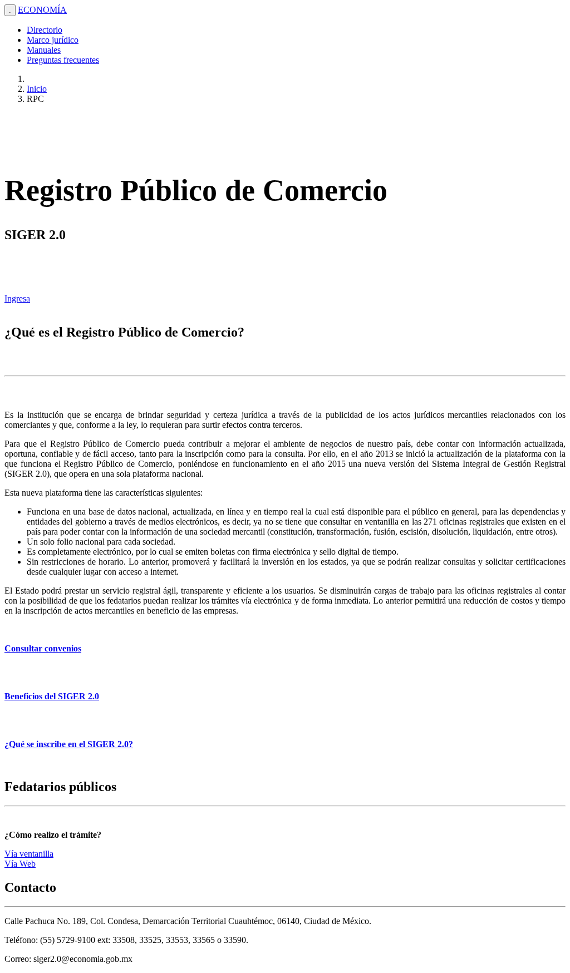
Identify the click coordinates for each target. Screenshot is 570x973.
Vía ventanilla (28, 853)
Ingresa (17, 298)
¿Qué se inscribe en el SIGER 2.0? (68, 744)
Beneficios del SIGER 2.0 (51, 696)
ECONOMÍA (42, 9)
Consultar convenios (42, 648)
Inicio (37, 88)
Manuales (44, 50)
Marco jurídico (52, 40)
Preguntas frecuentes (63, 60)
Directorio (44, 29)
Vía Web (20, 863)
